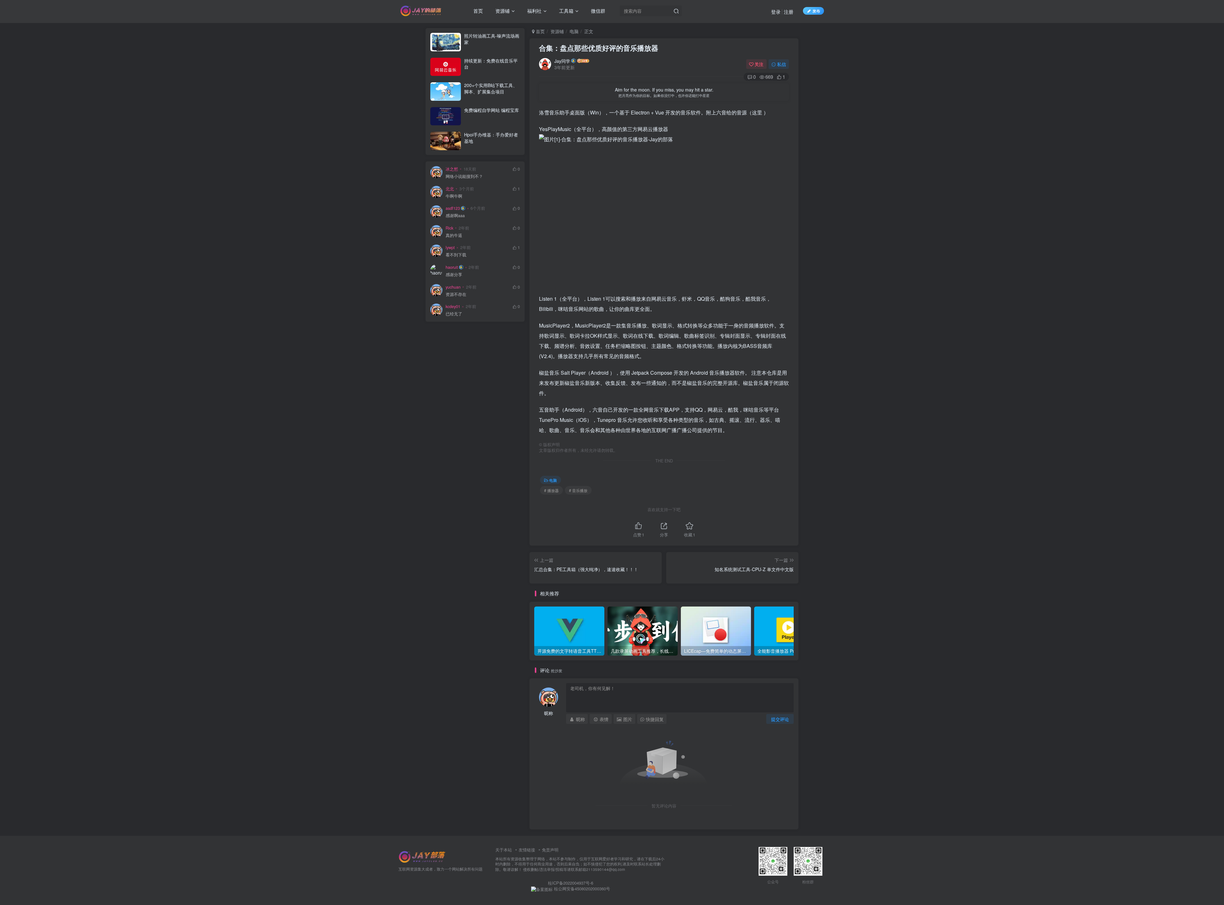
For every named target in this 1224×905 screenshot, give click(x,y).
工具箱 (565, 10)
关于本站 (503, 850)
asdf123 (453, 208)
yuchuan (453, 287)
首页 (477, 10)
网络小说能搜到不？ (464, 176)
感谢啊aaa (455, 215)
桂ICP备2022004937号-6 (570, 883)
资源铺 (502, 10)
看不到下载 (456, 255)
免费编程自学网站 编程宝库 (491, 110)
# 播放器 (551, 490)
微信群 (597, 10)
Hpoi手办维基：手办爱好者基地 (491, 137)
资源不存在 (456, 294)
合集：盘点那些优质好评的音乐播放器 (598, 48)
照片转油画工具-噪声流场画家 (491, 39)
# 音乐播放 (578, 490)
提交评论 (780, 719)
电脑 (574, 31)
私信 (781, 64)
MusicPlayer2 (554, 325)
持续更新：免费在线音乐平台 (491, 63)
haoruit (452, 267)
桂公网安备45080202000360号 (581, 889)
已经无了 (454, 314)
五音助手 (549, 409)
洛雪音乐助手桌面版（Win (569, 112)
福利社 (534, 10)
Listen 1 (548, 298)
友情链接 (527, 850)
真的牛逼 (454, 235)
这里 (757, 112)
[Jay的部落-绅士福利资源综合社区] (422, 856)
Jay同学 (562, 61)
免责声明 (550, 850)
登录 (776, 11)
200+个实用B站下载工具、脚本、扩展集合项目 (490, 88)
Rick (449, 228)
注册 (788, 11)
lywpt (450, 247)
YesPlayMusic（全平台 (565, 129)
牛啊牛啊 (454, 196)
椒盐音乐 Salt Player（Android (574, 372)
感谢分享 (454, 274)
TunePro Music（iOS (563, 419)
